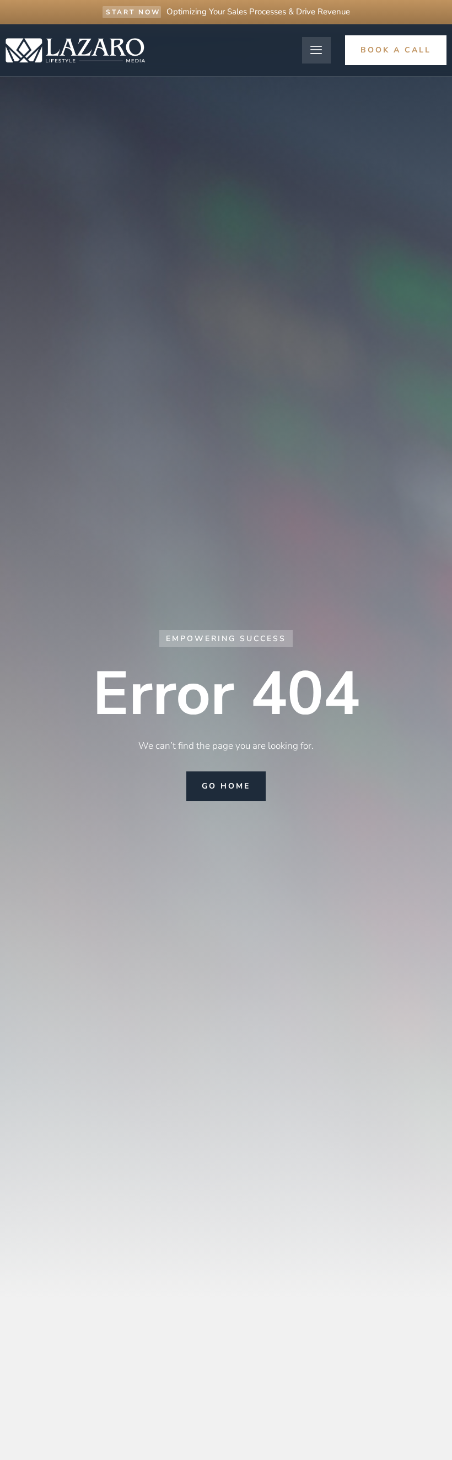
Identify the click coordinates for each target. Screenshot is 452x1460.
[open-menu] (316, 50)
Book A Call (395, 50)
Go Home (226, 786)
